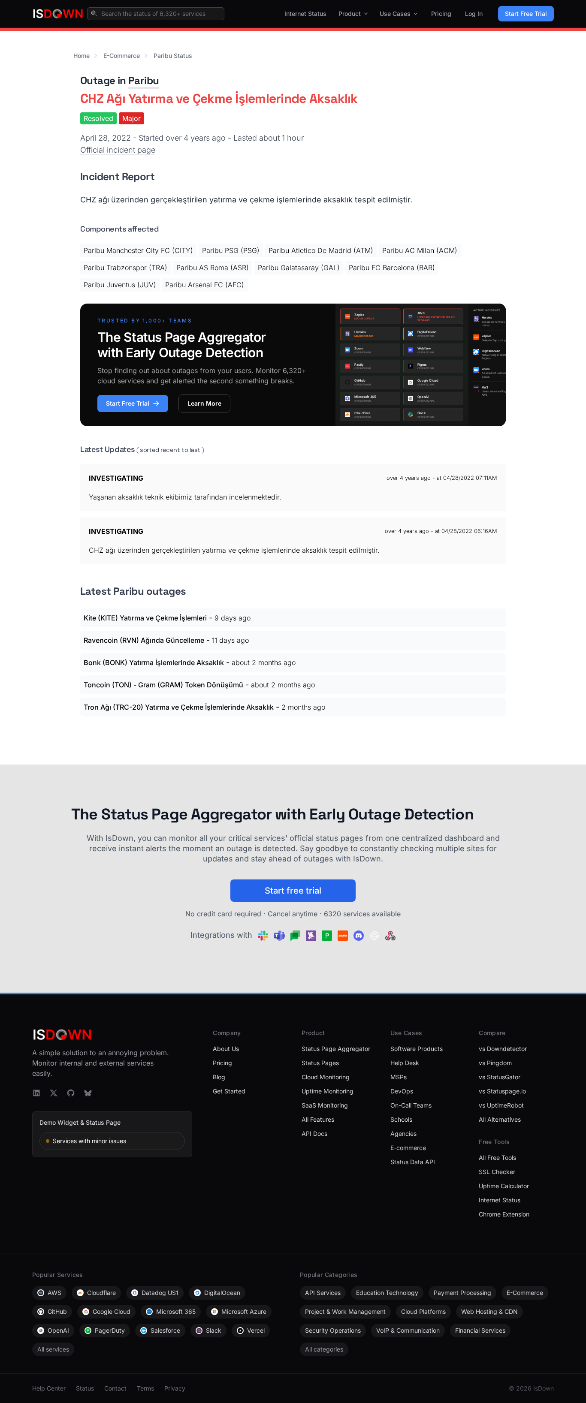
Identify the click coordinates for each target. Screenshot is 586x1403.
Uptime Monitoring (327, 1091)
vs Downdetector (503, 1048)
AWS (54, 1292)
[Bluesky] (88, 1093)
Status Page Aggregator (336, 1048)
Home (81, 55)
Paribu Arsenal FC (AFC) (204, 284)
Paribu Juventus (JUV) (120, 284)
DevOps (401, 1091)
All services (53, 1349)
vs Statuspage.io (502, 1091)
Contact (115, 1388)
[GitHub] (70, 1093)
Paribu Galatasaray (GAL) (299, 267)
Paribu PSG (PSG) (231, 250)
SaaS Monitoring (325, 1105)
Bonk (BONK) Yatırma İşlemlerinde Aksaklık (154, 662)
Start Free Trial (526, 13)
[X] (53, 1093)
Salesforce (165, 1330)
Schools (401, 1119)
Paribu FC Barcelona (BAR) (392, 267)
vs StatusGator (499, 1077)
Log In (474, 13)
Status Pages (320, 1062)
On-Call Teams (411, 1105)
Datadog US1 (160, 1292)
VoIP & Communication (408, 1330)
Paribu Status (173, 55)
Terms (145, 1388)
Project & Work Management (345, 1311)
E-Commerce (121, 55)
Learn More (204, 403)
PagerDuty (110, 1330)
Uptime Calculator (504, 1185)
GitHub (57, 1311)
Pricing (441, 13)
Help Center (49, 1388)
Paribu (143, 80)
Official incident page (117, 149)
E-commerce (408, 1147)
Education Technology (387, 1292)
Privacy (174, 1388)
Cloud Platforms (423, 1311)
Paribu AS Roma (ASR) (212, 267)
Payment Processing (462, 1292)
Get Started (229, 1091)
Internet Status (305, 13)
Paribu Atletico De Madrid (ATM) (321, 250)
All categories (324, 1349)
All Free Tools (497, 1157)
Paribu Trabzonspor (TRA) (125, 267)
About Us (226, 1048)
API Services (323, 1292)
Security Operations (333, 1330)
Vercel (256, 1330)
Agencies (403, 1133)
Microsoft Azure (243, 1311)
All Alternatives (500, 1119)
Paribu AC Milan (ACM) (419, 250)
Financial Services (480, 1330)
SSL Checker (497, 1171)
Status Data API (412, 1161)
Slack (213, 1330)
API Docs (314, 1133)
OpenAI (58, 1330)
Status (85, 1388)
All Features (318, 1119)
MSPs (398, 1077)
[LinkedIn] (36, 1093)
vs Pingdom (495, 1062)
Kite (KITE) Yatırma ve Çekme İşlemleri (145, 618)
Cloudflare (101, 1292)
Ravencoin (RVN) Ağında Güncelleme (144, 640)
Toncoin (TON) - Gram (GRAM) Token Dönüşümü (163, 684)
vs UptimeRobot (501, 1105)
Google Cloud (111, 1311)
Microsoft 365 (176, 1311)
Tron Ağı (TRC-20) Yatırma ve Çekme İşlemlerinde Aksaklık (179, 707)
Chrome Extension (504, 1214)
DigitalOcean (222, 1292)
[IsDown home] (58, 14)
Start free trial (293, 890)
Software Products (416, 1048)
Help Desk (404, 1062)
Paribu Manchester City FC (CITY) (138, 250)
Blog (219, 1077)
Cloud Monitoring (326, 1077)
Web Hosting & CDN (489, 1311)
